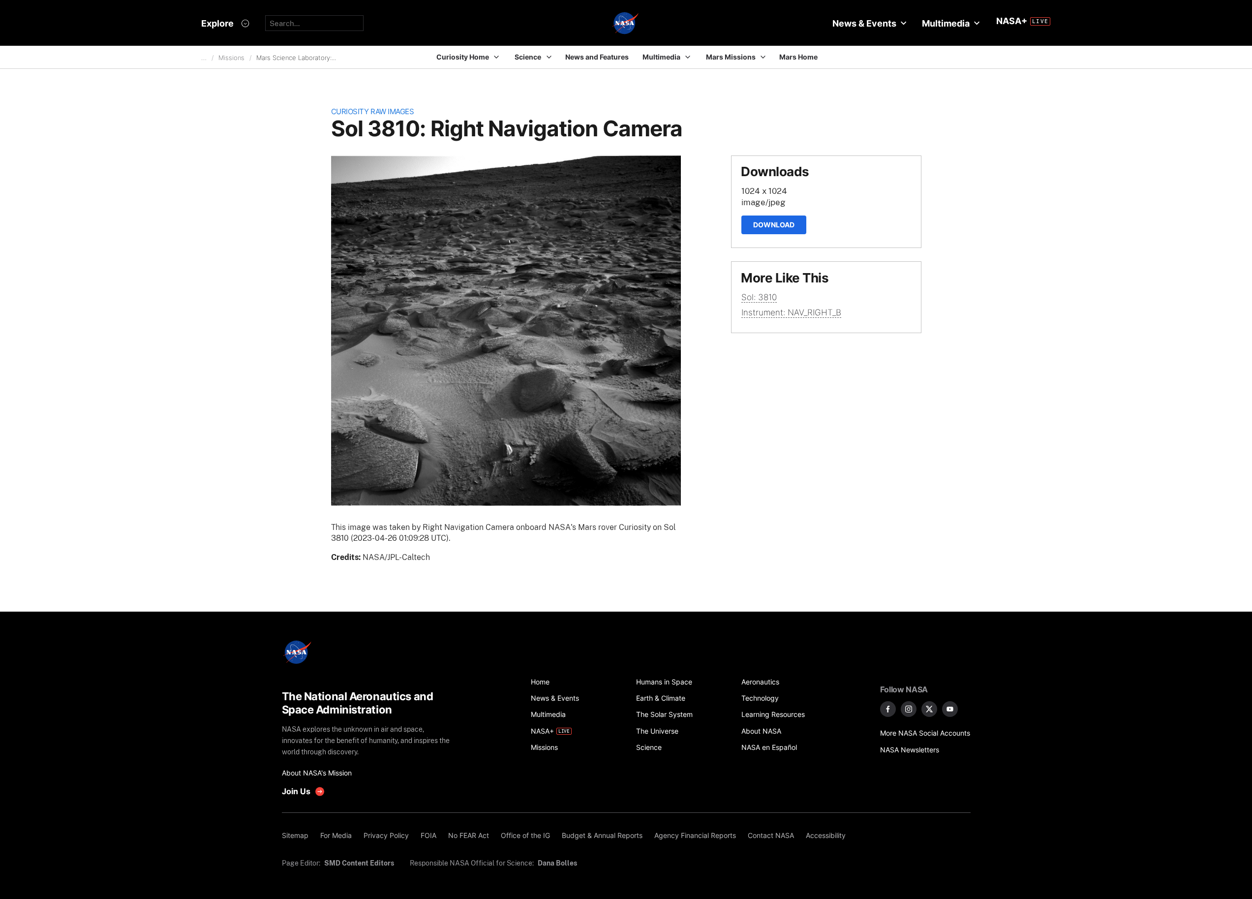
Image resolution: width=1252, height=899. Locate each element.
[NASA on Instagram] (908, 709)
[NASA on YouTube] (950, 709)
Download (773, 224)
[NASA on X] (929, 709)
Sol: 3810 (759, 297)
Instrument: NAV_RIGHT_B (791, 312)
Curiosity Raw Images (372, 111)
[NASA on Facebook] (888, 709)
